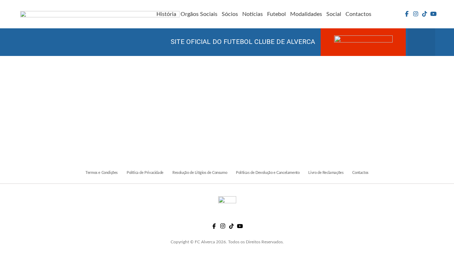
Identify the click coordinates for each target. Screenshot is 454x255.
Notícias (252, 14)
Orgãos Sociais (199, 14)
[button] (421, 42)
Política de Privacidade (145, 173)
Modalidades (306, 14)
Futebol (276, 14)
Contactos (358, 14)
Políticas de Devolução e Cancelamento (267, 173)
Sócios (230, 14)
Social (333, 14)
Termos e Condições (101, 173)
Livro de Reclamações (325, 173)
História (166, 14)
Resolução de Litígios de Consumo (199, 173)
